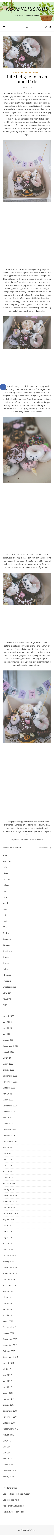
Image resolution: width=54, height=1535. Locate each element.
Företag (6, 879)
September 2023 (10, 1046)
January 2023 (8, 1069)
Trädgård (7, 981)
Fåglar (5, 873)
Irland (5, 903)
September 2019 (10, 1213)
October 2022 (9, 1087)
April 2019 (7, 1243)
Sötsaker (26, 72)
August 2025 (8, 1016)
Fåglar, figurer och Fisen (13, 1511)
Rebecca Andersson (13, 847)
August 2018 (8, 1291)
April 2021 (7, 1117)
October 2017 (9, 1351)
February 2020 (9, 1183)
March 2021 (8, 1123)
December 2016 (10, 1410)
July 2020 (7, 1153)
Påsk (5, 927)
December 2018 (10, 1267)
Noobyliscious (27, 9)
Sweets (37, 72)
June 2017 (7, 1375)
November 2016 (10, 1416)
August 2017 (8, 1363)
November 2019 (10, 1201)
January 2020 (8, 1189)
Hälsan (6, 885)
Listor (5, 915)
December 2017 (10, 1339)
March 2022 (8, 1099)
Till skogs (7, 975)
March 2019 (8, 1249)
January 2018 (8, 1333)
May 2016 (7, 1452)
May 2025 (7, 1022)
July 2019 (7, 1225)
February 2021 (9, 1129)
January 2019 (8, 1261)
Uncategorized (9, 986)
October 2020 (9, 1135)
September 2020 (10, 1141)
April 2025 (7, 1028)
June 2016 (7, 1446)
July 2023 (7, 1057)
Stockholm (7, 951)
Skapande (7, 939)
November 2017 (10, 1345)
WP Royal (33, 1530)
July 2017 (7, 1369)
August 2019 (8, 1219)
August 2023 (8, 1052)
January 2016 (8, 1476)
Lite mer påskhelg (11, 1499)
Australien (7, 861)
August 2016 (8, 1434)
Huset (5, 897)
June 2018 (7, 1303)
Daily (16, 72)
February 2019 (9, 1255)
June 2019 (7, 1231)
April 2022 (7, 1093)
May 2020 (7, 1165)
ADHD (5, 855)
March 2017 (8, 1393)
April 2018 (7, 1315)
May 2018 (7, 1309)
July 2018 (7, 1297)
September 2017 (10, 1357)
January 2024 (8, 1040)
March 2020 (8, 1177)
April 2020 (7, 1171)
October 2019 (9, 1207)
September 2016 (10, 1428)
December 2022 (10, 1075)
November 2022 (10, 1081)
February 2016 (9, 1470)
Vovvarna (7, 998)
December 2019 (10, 1195)
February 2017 (9, 1399)
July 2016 (7, 1440)
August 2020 (8, 1147)
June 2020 (7, 1159)
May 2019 (7, 1237)
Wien (5, 1004)
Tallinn (5, 969)
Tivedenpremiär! (10, 1487)
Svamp (6, 957)
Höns (5, 891)
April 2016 (7, 1458)
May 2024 (7, 1034)
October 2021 (9, 1111)
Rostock (6, 933)
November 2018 (10, 1273)
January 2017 (8, 1405)
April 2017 (7, 1387)
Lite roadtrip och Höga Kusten (16, 1493)
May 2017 (7, 1381)
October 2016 (9, 1422)
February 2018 (9, 1327)
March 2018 (8, 1321)
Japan (5, 909)
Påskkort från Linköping (13, 1505)
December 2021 (10, 1105)
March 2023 (8, 1063)
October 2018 (9, 1279)
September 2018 (10, 1285)
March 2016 (8, 1464)
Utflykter (7, 992)
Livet (5, 921)
